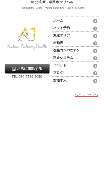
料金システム (63, 58)
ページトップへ (86, 95)
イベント (60, 65)
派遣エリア (61, 35)
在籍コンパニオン (66, 50)
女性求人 (60, 80)
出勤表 (58, 43)
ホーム (58, 20)
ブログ (58, 72)
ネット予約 (61, 28)
